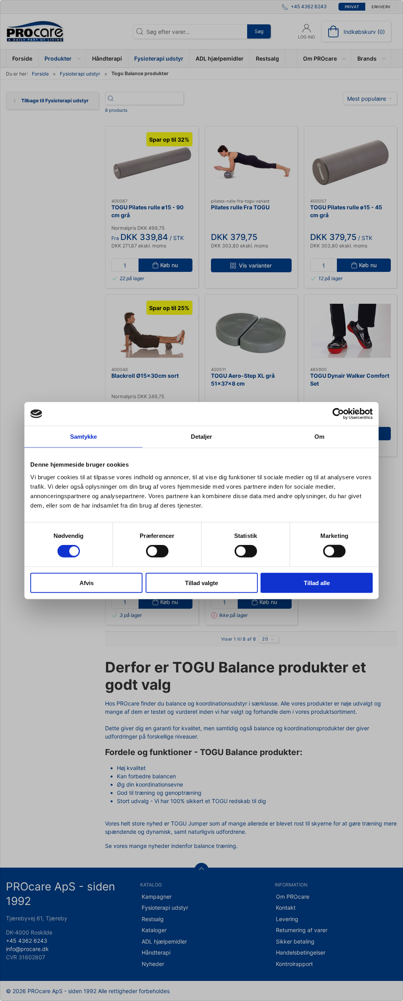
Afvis (86, 582)
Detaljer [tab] (202, 436)
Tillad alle (317, 582)
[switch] (157, 551)
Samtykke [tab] (83, 436)
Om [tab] (319, 436)
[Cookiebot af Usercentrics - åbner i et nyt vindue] (338, 414)
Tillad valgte (201, 582)
